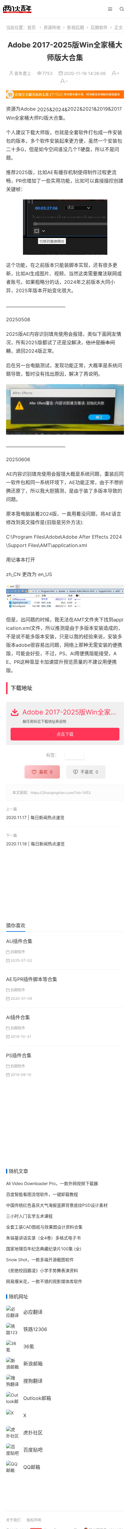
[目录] (110, 9)
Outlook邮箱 (37, 1398)
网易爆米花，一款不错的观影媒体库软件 (44, 1281)
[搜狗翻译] (12, 1380)
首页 (31, 27)
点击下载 (65, 734)
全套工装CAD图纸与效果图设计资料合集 (44, 1226)
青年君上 (22, 73)
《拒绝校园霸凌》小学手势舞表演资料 (42, 1270)
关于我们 (13, 1520)
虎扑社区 (33, 1433)
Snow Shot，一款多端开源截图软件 (40, 1259)
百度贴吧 (33, 1450)
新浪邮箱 (33, 1364)
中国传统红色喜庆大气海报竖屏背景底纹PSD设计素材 (57, 1205)
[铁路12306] (12, 1331)
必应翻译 (33, 1312)
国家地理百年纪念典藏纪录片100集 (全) (43, 1248)
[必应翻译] (12, 1311)
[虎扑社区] (12, 1432)
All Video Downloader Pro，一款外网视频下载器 (52, 1183)
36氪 (28, 1346)
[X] (10, 1412)
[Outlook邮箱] (12, 1400)
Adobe (74, 755)
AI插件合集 (18, 1017)
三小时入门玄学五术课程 (29, 1216)
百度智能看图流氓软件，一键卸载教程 (42, 1194)
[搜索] (122, 9)
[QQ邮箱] (12, 1466)
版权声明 (34, 1520)
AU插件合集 (19, 941)
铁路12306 (35, 1329)
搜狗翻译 (33, 1381)
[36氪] (12, 1346)
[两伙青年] (17, 8)
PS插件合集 (18, 1055)
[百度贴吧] (12, 1449)
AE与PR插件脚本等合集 (31, 979)
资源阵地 (52, 27)
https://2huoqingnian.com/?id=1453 (61, 792)
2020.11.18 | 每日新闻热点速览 (35, 843)
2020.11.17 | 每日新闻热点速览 (35, 817)
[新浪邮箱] (12, 1363)
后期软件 (99, 27)
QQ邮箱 (31, 1467)
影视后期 (75, 27)
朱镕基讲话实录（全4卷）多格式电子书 (43, 1237)
